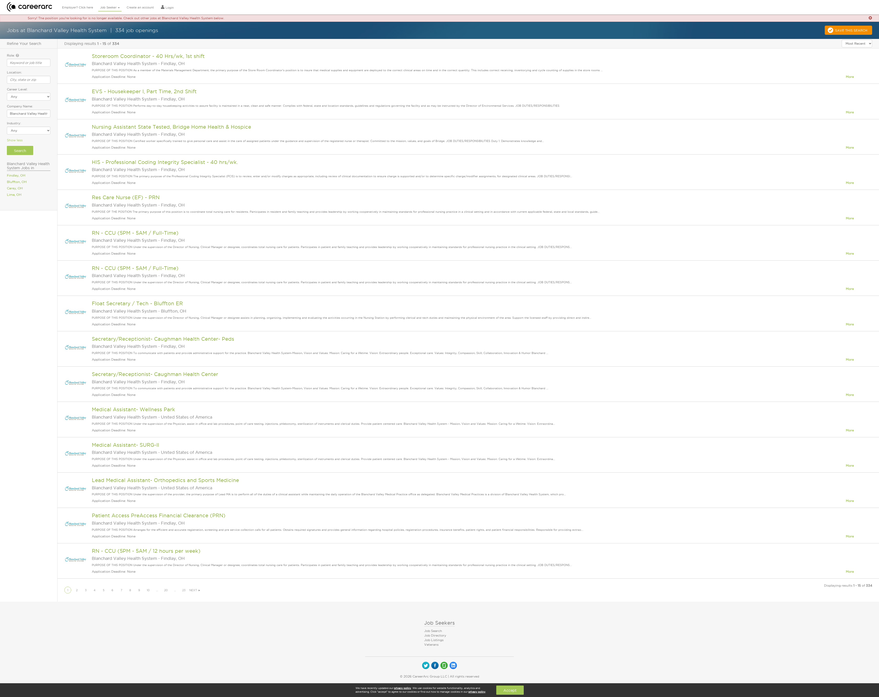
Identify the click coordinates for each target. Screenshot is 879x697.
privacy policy (402, 688)
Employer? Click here (77, 7)
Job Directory (435, 635)
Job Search (433, 631)
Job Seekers (439, 623)
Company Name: (20, 106)
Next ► (195, 590)
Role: (11, 55)
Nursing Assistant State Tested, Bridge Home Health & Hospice (171, 127)
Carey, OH (15, 188)
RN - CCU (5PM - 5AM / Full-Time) (135, 233)
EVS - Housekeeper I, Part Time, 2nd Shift (144, 91)
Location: (14, 72)
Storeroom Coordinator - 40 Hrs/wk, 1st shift (148, 56)
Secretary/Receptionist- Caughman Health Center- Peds (163, 339)
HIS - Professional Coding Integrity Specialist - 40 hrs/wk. (165, 162)
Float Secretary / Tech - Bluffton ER (137, 303)
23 (183, 590)
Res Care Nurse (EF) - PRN (126, 197)
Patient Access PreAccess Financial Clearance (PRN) (158, 515)
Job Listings (434, 640)
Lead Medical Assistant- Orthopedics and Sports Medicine (165, 480)
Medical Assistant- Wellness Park (133, 409)
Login (169, 7)
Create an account (140, 7)
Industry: (14, 123)
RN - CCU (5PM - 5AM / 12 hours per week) (146, 551)
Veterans (431, 644)
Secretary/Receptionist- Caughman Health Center (155, 374)
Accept (509, 690)
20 (166, 590)
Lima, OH (14, 194)
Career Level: (17, 89)
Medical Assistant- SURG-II (125, 445)
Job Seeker (108, 7)
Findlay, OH (16, 175)
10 (148, 590)
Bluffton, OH (17, 182)
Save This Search (851, 30)
